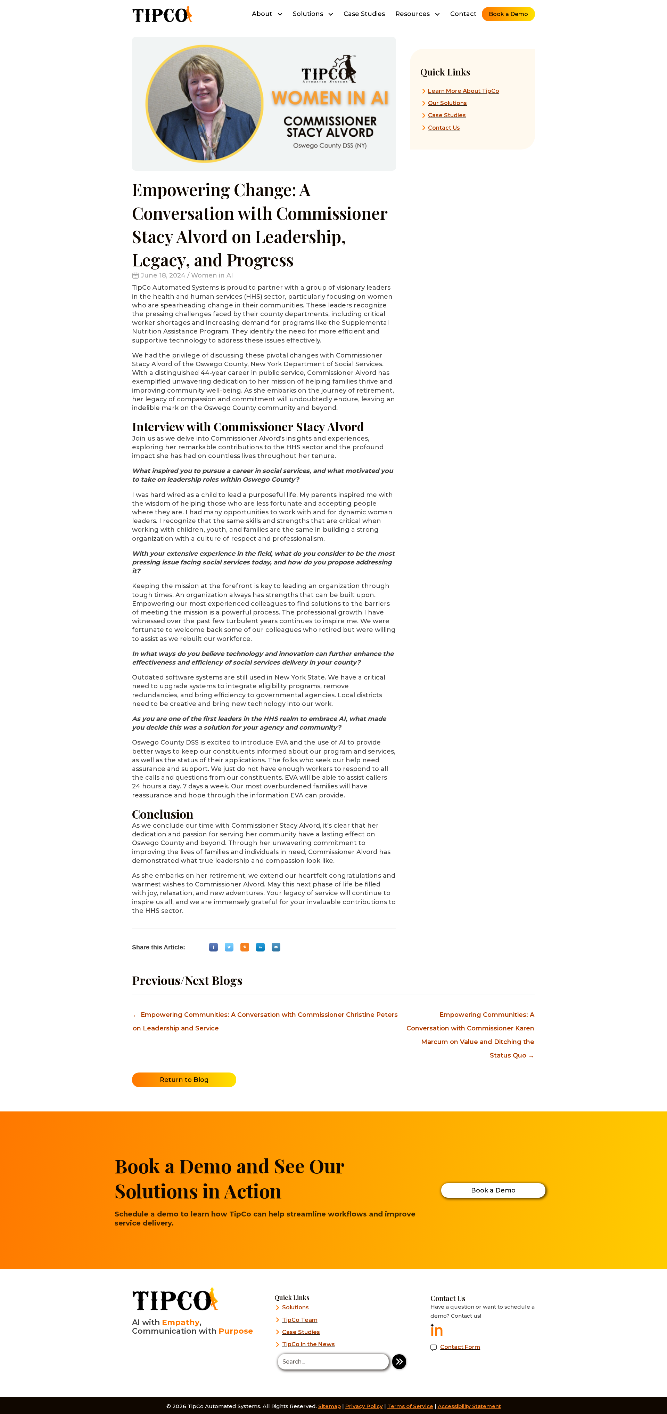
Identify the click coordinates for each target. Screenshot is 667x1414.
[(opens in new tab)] (436, 1329)
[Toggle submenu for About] (280, 14)
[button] (399, 1361)
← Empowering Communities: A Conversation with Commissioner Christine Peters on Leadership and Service (265, 1017)
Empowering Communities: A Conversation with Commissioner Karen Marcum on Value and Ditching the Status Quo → (470, 1017)
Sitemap (329, 1406)
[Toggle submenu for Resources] (437, 14)
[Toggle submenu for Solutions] (331, 14)
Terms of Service (410, 1406)
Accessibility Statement (469, 1406)
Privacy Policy (364, 1406)
